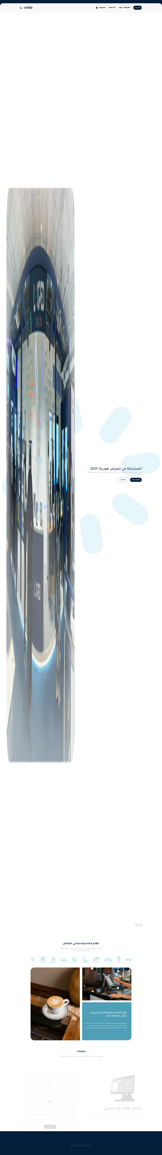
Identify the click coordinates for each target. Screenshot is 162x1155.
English (102, 8)
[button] (140, 925)
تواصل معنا (137, 7)
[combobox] (50, 1109)
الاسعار (112, 8)
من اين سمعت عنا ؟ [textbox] (65, 1109)
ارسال (50, 1119)
